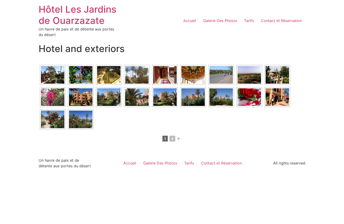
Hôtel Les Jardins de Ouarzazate (77, 15)
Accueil (189, 20)
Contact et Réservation (281, 20)
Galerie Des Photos (220, 20)
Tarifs (249, 20)
